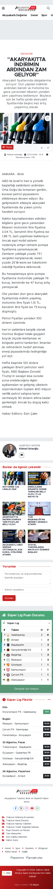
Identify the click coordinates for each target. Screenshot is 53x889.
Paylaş (9, 147)
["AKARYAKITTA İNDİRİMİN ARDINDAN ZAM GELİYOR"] (26, 128)
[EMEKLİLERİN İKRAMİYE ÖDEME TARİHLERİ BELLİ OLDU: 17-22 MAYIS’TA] (39, 478)
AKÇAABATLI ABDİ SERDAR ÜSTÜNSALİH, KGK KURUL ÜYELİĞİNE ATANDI (13, 550)
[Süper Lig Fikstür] (49, 700)
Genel (34, 15)
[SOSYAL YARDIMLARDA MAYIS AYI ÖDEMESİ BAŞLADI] (39, 536)
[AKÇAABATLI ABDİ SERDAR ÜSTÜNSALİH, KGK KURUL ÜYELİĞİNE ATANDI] (14, 536)
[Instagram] (26, 808)
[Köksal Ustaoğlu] (10, 450)
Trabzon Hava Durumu (17, 820)
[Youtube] (32, 808)
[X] (21, 808)
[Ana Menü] (3, 8)
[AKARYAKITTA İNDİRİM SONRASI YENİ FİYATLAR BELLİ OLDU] (14, 508)
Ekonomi (27, 54)
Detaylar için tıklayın (26, 689)
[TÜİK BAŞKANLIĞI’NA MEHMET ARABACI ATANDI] (39, 508)
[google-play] (34, 858)
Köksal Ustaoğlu (14, 155)
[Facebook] (15, 808)
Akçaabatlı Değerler (14, 15)
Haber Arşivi (12, 840)
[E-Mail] (21, 455)
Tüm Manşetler (13, 833)
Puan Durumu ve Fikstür (18, 830)
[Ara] (48, 8)
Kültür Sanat (11, 852)
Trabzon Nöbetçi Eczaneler (20, 817)
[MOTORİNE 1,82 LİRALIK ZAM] (14, 478)
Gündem (29, 848)
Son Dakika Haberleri (16, 837)
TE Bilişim (34, 885)
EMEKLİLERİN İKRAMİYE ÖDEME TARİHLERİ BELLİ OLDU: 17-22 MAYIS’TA (37, 492)
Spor (44, 15)
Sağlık (25, 852)
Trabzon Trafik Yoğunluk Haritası (22, 827)
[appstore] (17, 858)
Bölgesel (42, 848)
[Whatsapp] (37, 808)
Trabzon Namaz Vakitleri (18, 824)
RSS (8, 873)
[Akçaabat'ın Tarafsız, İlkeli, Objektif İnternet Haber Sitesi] (25, 8)
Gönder (9, 598)
